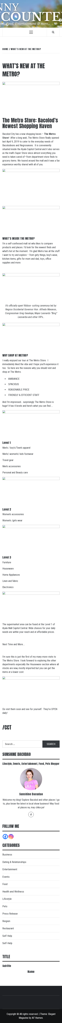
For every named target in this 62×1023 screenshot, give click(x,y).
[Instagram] (11, 836)
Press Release (10, 913)
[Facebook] (31, 814)
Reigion (6, 921)
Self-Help (7, 943)
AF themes (37, 1017)
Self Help (7, 935)
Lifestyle (7, 898)
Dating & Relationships (14, 862)
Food (4, 884)
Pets (4, 906)
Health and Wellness (13, 891)
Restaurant (8, 928)
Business (7, 854)
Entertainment (9, 869)
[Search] (53, 32)
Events (6, 876)
